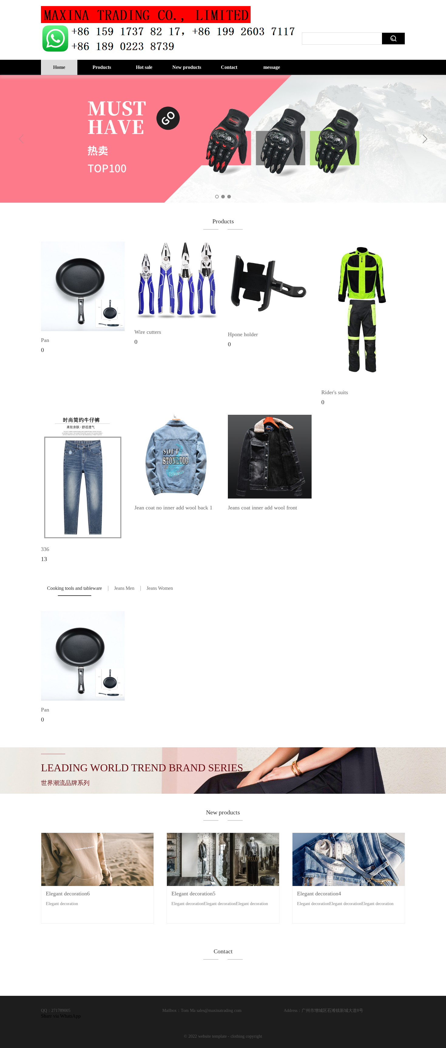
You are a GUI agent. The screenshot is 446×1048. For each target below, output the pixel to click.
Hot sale (144, 67)
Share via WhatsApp (61, 1016)
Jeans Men (124, 588)
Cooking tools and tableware (74, 588)
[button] (425, 139)
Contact (229, 67)
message (271, 67)
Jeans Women (160, 588)
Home (59, 67)
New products (186, 67)
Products (102, 67)
